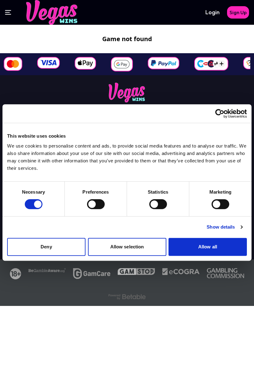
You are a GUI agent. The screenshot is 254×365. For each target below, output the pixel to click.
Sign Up (238, 12)
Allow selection (127, 246)
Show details (221, 227)
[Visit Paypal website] (163, 63)
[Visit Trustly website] (211, 64)
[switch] (96, 204)
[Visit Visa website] (48, 63)
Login (212, 12)
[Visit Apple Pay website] (85, 63)
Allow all (207, 246)
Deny (46, 246)
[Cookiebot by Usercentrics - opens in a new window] (220, 113)
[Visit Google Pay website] (122, 64)
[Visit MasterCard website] (13, 64)
